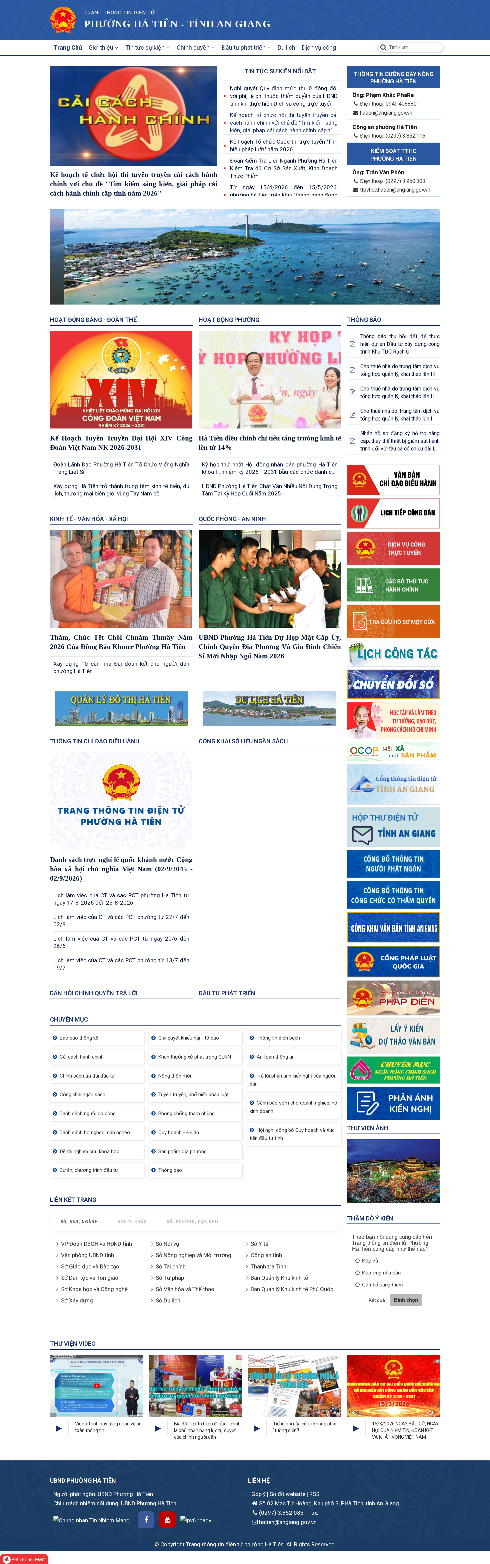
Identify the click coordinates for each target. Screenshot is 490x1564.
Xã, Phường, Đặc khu (192, 1221)
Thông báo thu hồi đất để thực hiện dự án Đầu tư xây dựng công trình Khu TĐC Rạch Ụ (400, 344)
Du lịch (286, 47)
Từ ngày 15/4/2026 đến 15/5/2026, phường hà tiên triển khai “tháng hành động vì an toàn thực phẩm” (284, 195)
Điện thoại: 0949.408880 (388, 104)
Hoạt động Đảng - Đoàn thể (93, 319)
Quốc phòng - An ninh (232, 518)
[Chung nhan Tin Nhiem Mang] (91, 1520)
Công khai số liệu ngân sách (243, 741)
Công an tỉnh (266, 1255)
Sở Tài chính (171, 1266)
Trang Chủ (67, 47)
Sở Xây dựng (77, 1300)
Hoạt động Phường (229, 319)
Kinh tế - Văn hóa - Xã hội (89, 518)
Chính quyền (194, 47)
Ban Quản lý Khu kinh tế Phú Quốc (292, 1289)
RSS (314, 1494)
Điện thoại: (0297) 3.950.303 (392, 181)
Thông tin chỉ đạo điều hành (95, 741)
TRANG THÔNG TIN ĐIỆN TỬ (119, 13)
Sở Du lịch (168, 1300)
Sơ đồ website (288, 1494)
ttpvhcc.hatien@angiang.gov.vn (395, 190)
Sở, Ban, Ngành (79, 1221)
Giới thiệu (102, 47)
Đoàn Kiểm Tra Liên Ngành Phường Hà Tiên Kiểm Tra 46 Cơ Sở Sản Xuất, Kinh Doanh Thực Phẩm (284, 168)
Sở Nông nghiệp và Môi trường (193, 1255)
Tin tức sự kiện (145, 47)
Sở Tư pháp (170, 1277)
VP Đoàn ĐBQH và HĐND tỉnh (96, 1243)
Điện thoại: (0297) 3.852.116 (392, 136)
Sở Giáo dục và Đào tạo (90, 1266)
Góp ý (259, 1494)
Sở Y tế (259, 1243)
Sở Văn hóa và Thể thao (185, 1289)
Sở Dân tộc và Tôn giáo (89, 1277)
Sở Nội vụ (167, 1243)
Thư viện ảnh (367, 1128)
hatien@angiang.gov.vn (386, 113)
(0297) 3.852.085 (281, 1512)
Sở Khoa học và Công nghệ (94, 1289)
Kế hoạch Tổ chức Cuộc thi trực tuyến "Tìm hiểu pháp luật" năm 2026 (284, 145)
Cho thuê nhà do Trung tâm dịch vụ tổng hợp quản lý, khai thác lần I (400, 415)
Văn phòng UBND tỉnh (87, 1255)
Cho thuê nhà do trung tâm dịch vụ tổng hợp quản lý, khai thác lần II (400, 392)
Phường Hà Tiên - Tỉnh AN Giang (177, 23)
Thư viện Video (73, 1343)
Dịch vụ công (319, 47)
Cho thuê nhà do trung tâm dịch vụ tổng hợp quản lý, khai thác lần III (400, 370)
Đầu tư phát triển (244, 47)
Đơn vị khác (132, 1221)
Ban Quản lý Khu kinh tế (279, 1277)
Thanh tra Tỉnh (268, 1266)
